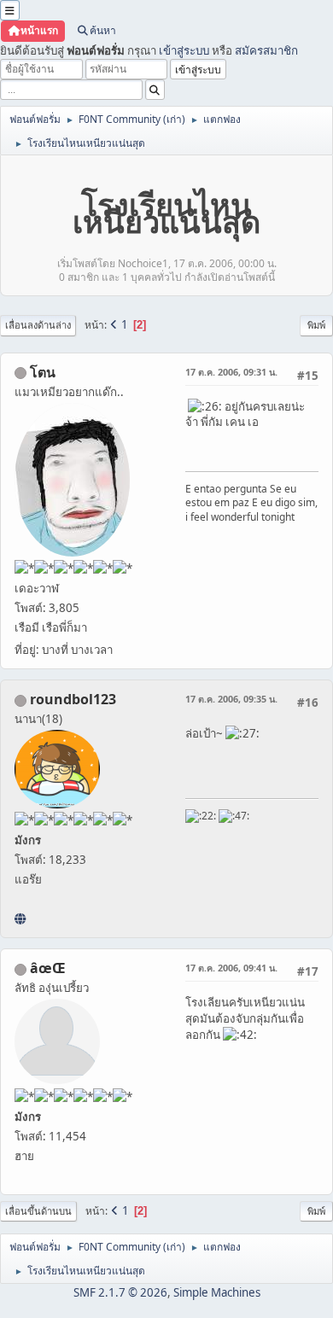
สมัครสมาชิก (266, 50)
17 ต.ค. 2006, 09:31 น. (231, 371)
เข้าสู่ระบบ (184, 50)
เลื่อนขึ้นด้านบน (38, 1210)
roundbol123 (73, 699)
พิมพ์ (316, 324)
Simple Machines (216, 1292)
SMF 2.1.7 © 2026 (120, 1292)
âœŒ (48, 968)
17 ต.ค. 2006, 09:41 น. (231, 967)
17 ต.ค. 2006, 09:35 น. (231, 698)
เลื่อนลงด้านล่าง (38, 324)
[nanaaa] (20, 918)
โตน (43, 372)
